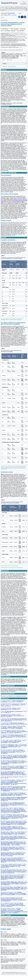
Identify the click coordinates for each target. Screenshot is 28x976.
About (6, 7)
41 (10, 612)
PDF (20, 13)
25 (26, 163)
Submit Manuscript (18, 7)
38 (23, 243)
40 (6, 600)
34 (25, 212)
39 (10, 597)
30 (11, 185)
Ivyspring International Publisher (11, 972)
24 (24, 158)
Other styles (9, 59)
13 (26, 136)
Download (5, 66)
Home (2, 7)
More (21, 47)
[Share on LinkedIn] (25, 17)
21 (8, 150)
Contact (3, 9)
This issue (13, 15)
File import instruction (12, 66)
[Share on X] (22, 17)
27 (1, 164)
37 (21, 243)
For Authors (11, 7)
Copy (3, 59)
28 (10, 185)
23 (23, 156)
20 (25, 148)
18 (6, 145)
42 (22, 615)
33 (11, 191)
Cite (2, 17)
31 (10, 191)
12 (13, 133)
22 (23, 151)
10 (5, 133)
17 (1, 137)
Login (25, 7)
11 (11, 133)
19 (24, 146)
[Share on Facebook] (19, 17)
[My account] (26, 9)
